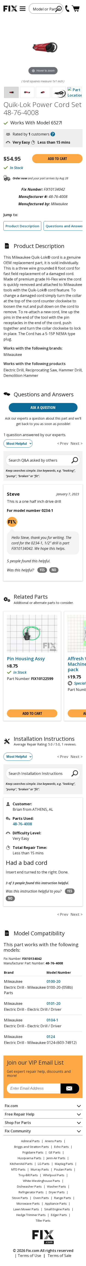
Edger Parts (59, 1215)
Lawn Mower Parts (26, 1209)
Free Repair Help (19, 1114)
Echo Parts (61, 1147)
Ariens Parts (53, 1141)
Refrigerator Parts (31, 1192)
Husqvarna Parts (29, 1158)
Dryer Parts (57, 1192)
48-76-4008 (22, 823)
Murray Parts (40, 1169)
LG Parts (44, 1164)
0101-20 (53, 1003)
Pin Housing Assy (26, 658)
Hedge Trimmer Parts (31, 1215)
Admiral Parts (30, 1141)
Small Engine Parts (57, 1209)
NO (54, 569)
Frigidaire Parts (32, 1152)
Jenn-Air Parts (56, 1158)
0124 (51, 1036)
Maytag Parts (64, 1164)
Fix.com (11, 1105)
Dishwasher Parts (29, 1186)
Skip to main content (43, 10)
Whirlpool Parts (53, 1175)
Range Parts (62, 1198)
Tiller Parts (43, 1220)
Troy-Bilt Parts (28, 1175)
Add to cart (57, 158)
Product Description (22, 226)
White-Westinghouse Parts (41, 1181)
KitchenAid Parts (21, 1164)
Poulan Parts (63, 1169)
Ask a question (43, 407)
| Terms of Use (28, 1255)
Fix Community (18, 1130)
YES (42, 569)
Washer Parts (56, 1186)
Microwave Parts (28, 1203)
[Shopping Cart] (76, 8)
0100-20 (53, 981)
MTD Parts (18, 1169)
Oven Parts (41, 1198)
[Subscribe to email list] (70, 1088)
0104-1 (52, 1020)
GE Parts (55, 1152)
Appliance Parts (56, 1203)
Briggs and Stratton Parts (31, 1147)
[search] (75, 460)
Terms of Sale (59, 1255)
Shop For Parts (18, 1122)
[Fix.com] (10, 8)
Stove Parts (20, 1198)
